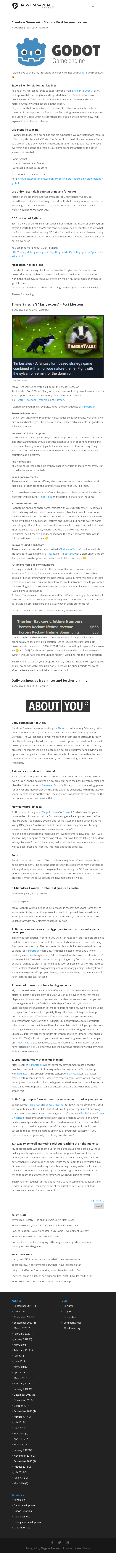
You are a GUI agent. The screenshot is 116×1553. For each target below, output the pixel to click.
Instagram (44, 400)
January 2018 (21, 1389)
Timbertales (89, 406)
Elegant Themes (51, 1548)
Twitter (20, 400)
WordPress (83, 1548)
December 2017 (22, 1394)
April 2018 (19, 1372)
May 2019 (19, 1344)
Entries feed (70, 1317)
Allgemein (43, 27)
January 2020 (21, 1339)
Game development (25, 1505)
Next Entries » (96, 1201)
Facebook (31, 400)
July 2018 (19, 1355)
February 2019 (22, 1350)
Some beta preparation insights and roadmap (45, 1281)
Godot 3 (83, 72)
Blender (76, 90)
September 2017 (23, 1411)
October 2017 (21, 1405)
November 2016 (23, 1455)
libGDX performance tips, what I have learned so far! (51, 1259)
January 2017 (21, 1450)
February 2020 (22, 1333)
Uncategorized (22, 1527)
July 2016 (19, 1472)
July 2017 (19, 1422)
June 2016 (19, 1477)
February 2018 (22, 1383)
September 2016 (23, 1461)
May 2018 (19, 1367)
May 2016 (19, 1483)
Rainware (18, 27)
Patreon (59, 400)
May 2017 (19, 1433)
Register (68, 1306)
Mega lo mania (50, 812)
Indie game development (28, 1522)
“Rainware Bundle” (70, 549)
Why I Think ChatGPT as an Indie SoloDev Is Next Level (43, 1220)
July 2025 (19, 1311)
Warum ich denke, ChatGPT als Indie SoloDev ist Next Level (45, 1225)
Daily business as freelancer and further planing (50, 680)
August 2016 (21, 1466)
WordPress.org (72, 1328)
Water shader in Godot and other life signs (36, 1236)
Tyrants (68, 812)
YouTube (79, 270)
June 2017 (19, 1428)
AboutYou (63, 728)
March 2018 (20, 1378)
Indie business (22, 1516)
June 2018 (19, 1361)
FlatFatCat (49, 553)
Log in (67, 1311)
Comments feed (72, 1322)
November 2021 (23, 1317)
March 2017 (20, 1444)
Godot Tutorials (23, 1511)
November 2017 (23, 1400)
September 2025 (23, 1306)
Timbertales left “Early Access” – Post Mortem (47, 304)
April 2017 (19, 1439)
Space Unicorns (54, 1104)
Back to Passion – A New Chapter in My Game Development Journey (50, 1231)
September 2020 (23, 1322)
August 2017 (21, 1416)
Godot (88, 90)
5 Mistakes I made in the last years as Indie (45, 888)
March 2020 (20, 1328)
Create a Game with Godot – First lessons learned (50, 22)
